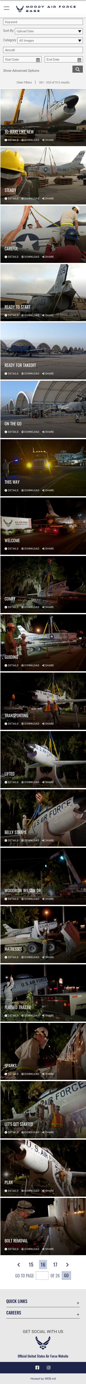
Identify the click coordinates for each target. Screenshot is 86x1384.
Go (66, 1275)
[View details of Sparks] (43, 1051)
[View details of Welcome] (43, 526)
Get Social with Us (43, 1331)
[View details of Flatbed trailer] (43, 992)
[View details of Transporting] (43, 701)
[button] (7, 9)
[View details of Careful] (43, 234)
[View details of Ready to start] (43, 292)
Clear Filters (24, 82)
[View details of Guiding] (43, 642)
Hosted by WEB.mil (43, 1378)
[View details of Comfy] (43, 584)
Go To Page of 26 (37, 1275)
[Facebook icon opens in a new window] (37, 1368)
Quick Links (16, 1301)
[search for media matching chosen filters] (77, 69)
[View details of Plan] (43, 1168)
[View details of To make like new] (43, 117)
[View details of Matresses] (43, 934)
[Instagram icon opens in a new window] (49, 1368)
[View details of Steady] (43, 175)
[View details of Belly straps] (43, 817)
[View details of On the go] (43, 409)
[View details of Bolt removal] (43, 1226)
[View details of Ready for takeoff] (43, 350)
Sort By (8, 31)
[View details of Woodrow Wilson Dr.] (43, 876)
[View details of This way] (43, 467)
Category (9, 40)
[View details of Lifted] (43, 759)
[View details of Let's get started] (43, 1109)
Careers (13, 1313)
